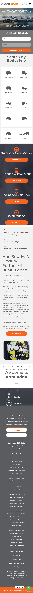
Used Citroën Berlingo (16, 530)
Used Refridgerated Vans (16, 470)
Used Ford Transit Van (16, 545)
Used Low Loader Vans (16, 478)
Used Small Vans (16, 490)
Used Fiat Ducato (16, 539)
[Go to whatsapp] (29, 588)
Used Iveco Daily (16, 526)
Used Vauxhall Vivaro (16, 497)
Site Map (16, 567)
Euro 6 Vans (16, 484)
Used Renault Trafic (16, 511)
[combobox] (16, 39)
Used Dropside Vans (16, 487)
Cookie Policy (16, 555)
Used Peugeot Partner (16, 503)
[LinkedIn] (20, 453)
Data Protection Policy (16, 563)
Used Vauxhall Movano (16, 500)
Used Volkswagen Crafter (16, 494)
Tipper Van (16, 464)
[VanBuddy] (10, 4)
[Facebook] (13, 453)
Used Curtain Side (16, 536)
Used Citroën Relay (16, 533)
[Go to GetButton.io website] (29, 591)
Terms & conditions (16, 552)
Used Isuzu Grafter (16, 520)
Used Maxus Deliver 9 (16, 517)
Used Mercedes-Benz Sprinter (16, 514)
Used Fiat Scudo (16, 542)
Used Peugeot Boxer (16, 506)
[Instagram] (16, 453)
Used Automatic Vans (16, 481)
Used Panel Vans (16, 473)
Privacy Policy (16, 559)
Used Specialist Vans (16, 467)
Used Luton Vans (16, 461)
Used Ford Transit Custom (16, 523)
